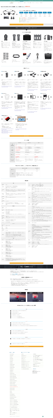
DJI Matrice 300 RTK (12, 364)
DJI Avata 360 (11, 358)
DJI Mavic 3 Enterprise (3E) (13, 376)
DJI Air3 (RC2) (11, 355)
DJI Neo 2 (11, 392)
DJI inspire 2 (11, 361)
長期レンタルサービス (12, 414)
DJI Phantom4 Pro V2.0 (12, 395)
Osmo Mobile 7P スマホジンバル (25, 364)
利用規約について (35, 364)
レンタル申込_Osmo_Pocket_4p (13, 407)
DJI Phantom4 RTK (12, 398)
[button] (1, 14)
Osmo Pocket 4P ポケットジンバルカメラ (26, 367)
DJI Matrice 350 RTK (12, 367)
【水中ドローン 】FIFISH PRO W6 (14, 401)
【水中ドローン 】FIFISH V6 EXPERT (14, 404)
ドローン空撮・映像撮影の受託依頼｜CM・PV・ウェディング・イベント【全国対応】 (38, 359)
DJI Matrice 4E (11, 370)
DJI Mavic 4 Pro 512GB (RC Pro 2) (14, 386)
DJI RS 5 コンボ (23, 358)
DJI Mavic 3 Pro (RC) (12, 379)
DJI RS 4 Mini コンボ (24, 355)
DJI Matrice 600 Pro (12, 373)
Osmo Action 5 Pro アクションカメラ (26, 361)
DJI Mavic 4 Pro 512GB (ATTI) (13, 385)
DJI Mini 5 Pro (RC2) (12, 389)
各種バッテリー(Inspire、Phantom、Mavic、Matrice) (15, 411)
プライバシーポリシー (35, 361)
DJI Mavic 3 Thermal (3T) (12, 382)
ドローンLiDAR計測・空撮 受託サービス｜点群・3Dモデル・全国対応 (38, 356)
